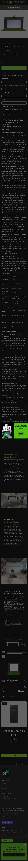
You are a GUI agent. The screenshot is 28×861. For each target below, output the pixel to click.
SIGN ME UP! (21, 433)
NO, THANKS (21, 435)
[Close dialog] (27, 423)
